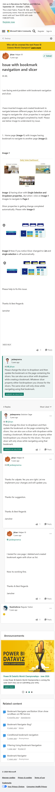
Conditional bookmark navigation (22, 734)
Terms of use (40, 777)
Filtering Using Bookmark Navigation (24, 745)
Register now (9, 21)
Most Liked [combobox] (46, 406)
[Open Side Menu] (4, 31)
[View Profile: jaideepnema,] (7, 361)
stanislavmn (25, 717)
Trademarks (6, 783)
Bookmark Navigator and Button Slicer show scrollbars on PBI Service (27, 712)
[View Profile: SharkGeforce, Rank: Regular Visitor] (5, 608)
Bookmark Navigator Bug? (19, 724)
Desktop (8, 38)
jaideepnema (16, 359)
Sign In (49, 31)
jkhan (12, 54)
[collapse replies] (27, 412)
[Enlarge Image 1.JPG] (27, 173)
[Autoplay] (23, 692)
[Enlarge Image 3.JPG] (27, 268)
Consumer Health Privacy (37, 786)
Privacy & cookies (25, 777)
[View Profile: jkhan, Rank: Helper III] (5, 56)
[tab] (26, 692)
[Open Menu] (51, 38)
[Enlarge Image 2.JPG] (27, 230)
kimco (21, 728)
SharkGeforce (14, 607)
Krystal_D (22, 748)
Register (41, 31)
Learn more (36, 47)
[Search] (34, 31)
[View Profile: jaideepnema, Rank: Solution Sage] (6, 416)
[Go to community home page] (19, 31)
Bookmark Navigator (17, 755)
